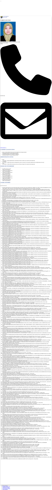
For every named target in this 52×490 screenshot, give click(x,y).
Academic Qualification (6, 486)
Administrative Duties (5, 487)
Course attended (5, 489)
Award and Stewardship (6, 488)
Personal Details (5, 485)
